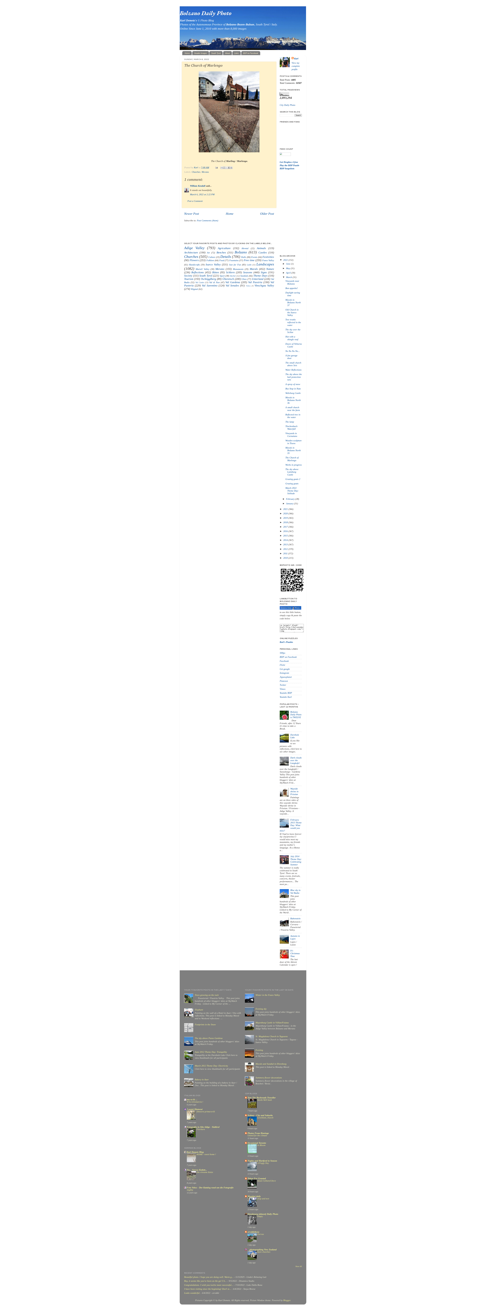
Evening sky (261, 1009)
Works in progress (293, 465)
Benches (221, 252)
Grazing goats (291, 483)
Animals (261, 248)
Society (188, 275)
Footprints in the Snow (205, 1024)
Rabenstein (295, 918)
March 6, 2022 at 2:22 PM (202, 194)
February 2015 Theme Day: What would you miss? (291, 825)
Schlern (230, 272)
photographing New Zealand (262, 1249)
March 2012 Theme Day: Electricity (211, 1065)
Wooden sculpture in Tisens (293, 442)
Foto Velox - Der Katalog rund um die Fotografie (210, 1187)
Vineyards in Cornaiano (291, 434)
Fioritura (201, 1129)
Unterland (257, 278)
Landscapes (265, 264)
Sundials (244, 276)
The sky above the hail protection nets (293, 377)
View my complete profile (296, 66)
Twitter (283, 685)
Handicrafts (194, 264)
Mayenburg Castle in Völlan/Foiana (272, 1022)
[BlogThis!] (224, 167)
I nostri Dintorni (194, 1109)
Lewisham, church (265, 1117)
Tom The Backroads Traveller (262, 1097)
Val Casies (199, 282)
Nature (270, 268)
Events (254, 257)
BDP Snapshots (287, 168)
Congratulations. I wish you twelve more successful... (208, 1285)
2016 (285, 531)
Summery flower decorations (269, 1077)
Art (208, 252)
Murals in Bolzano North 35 (293, 450)
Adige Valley (194, 248)
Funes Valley (268, 260)
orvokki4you (253, 1232)
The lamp (289, 422)
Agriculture (224, 248)
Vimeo (282, 689)
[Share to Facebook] (229, 167)
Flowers (194, 260)
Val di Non (214, 282)
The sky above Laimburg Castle (291, 472)
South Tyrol (216, 53)
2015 (285, 535)
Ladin (249, 265)
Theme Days (260, 275)
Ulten (244, 279)
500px (282, 653)
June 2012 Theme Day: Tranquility (211, 1052)
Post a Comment (195, 201)
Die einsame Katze (205, 1172)
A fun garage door (291, 357)
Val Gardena (232, 282)
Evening (259, 1050)
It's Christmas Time (295, 953)
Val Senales (232, 285)
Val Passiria (255, 282)
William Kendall (197, 186)
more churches (263, 1252)
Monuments (238, 269)
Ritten (215, 272)
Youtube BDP (286, 693)
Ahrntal (244, 248)
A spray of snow (292, 384)
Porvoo (260, 1234)
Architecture (191, 252)
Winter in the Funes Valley (268, 995)
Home (187, 53)
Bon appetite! (291, 288)
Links (236, 53)
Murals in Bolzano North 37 (293, 303)
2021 (285, 509)
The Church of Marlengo (292, 459)
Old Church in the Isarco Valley (292, 312)
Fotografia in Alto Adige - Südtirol (203, 1127)
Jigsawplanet (286, 677)
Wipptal (194, 289)
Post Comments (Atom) (207, 220)
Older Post (267, 213)
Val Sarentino (209, 285)
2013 (285, 544)
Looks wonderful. (192, 1293)
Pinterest (284, 681)
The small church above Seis (293, 364)
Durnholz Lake (294, 736)
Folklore (210, 260)
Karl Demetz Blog (195, 1152)
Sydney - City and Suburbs (260, 1115)
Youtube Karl (286, 697)
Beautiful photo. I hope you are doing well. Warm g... (208, 1277)
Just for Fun (235, 264)
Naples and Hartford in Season (262, 1160)
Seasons (247, 272)
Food (221, 260)
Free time (249, 260)
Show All (298, 1266)
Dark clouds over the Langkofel (296, 760)
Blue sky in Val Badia (295, 891)
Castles (262, 252)
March (289, 277)
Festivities (268, 256)
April (288, 272)
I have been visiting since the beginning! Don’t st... (207, 1289)
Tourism (188, 278)
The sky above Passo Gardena (208, 1038)
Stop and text (263, 1198)
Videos (248, 286)
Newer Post (191, 213)
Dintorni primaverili (206, 1111)
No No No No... (292, 351)
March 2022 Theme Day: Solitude (292, 491)
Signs (264, 272)
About (227, 53)
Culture (211, 257)
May (288, 268)
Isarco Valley (213, 264)
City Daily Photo (287, 105)
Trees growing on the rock (207, 995)
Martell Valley (202, 269)
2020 (285, 513)
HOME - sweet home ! (206, 1154)
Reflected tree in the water (292, 416)
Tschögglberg (208, 278)
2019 (285, 518)
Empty (260, 1216)
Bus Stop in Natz (293, 388)
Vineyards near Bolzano (292, 282)
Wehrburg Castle (293, 393)
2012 (285, 549)
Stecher (233, 276)
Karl (296, 58)
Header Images (200, 53)
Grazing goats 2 (292, 479)
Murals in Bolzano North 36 (293, 400)
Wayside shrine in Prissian (294, 791)
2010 (285, 558)
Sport (222, 276)
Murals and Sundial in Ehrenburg (271, 1064)
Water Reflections (293, 370)
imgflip (190, 1190)
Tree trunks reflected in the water (293, 322)
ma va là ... (192, 1099)
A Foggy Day (263, 1163)
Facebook (284, 661)
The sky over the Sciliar (292, 331)
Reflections (197, 272)
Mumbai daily (254, 1196)
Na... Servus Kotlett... (197, 1170)
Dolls (243, 257)
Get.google (285, 669)
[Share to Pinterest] (231, 167)
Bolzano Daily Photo (205, 13)
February (290, 499)
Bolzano (241, 252)
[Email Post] (216, 167)
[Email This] (221, 167)
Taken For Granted (257, 1178)
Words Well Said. (264, 1100)
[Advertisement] (230, 231)
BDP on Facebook (250, 53)
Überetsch (228, 278)
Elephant (199, 1009)
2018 (285, 522)
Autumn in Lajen (295, 937)
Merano (205, 172)
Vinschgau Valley (264, 285)
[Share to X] (226, 167)
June (288, 264)
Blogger (286, 1300)
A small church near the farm (292, 408)
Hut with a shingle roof (291, 338)
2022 (285, 260)
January (290, 503)
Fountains (234, 260)
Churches (196, 172)
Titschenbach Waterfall (291, 427)
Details (225, 257)
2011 (285, 553)
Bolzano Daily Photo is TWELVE (295, 715)
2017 (285, 527)
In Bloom (261, 1145)
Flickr (282, 665)
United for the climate (257, 1135)
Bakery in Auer (202, 1079)
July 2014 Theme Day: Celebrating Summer (296, 860)
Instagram (284, 673)
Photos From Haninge (258, 1133)
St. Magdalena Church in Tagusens (272, 1036)
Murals (254, 268)
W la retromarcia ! (195, 1102)
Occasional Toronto (257, 1143)
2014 (285, 540)
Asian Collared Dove (266, 1181)
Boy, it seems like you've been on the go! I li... (205, 1281)
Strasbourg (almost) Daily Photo (263, 1214)
